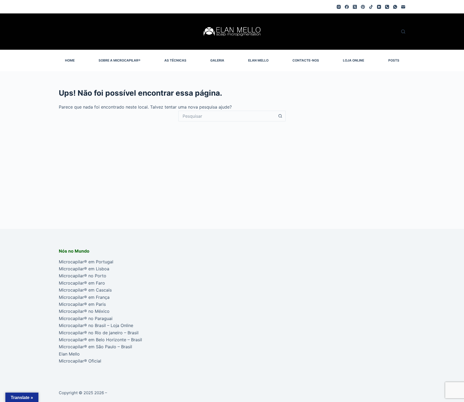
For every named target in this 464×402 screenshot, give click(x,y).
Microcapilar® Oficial (80, 361)
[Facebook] (347, 7)
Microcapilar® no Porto (82, 275)
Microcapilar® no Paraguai (86, 318)
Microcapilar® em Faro (82, 283)
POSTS (393, 60)
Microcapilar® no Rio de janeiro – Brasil (99, 332)
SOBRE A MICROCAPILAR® (119, 60)
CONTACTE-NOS (305, 60)
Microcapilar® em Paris (82, 304)
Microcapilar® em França (84, 297)
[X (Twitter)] (355, 7)
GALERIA (217, 60)
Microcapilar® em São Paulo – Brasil (95, 346)
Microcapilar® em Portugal (86, 261)
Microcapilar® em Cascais (85, 290)
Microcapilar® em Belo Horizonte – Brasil (100, 339)
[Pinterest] (363, 7)
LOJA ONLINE (353, 60)
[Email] (403, 7)
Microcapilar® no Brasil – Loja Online (96, 325)
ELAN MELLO (258, 60)
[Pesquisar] (403, 32)
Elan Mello (69, 354)
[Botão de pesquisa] (280, 116)
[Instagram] (339, 7)
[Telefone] (387, 7)
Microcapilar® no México (84, 311)
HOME (70, 60)
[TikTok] (371, 7)
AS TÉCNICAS (175, 60)
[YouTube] (379, 7)
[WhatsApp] (395, 7)
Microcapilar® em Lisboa (84, 268)
